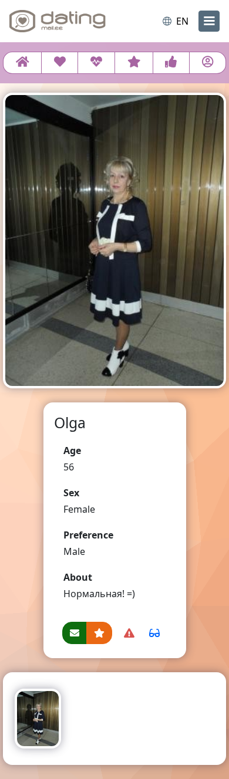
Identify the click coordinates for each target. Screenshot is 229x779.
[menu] (209, 21)
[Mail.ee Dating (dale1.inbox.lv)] (57, 21)
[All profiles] (22, 63)
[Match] (59, 63)
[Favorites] (133, 63)
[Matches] (96, 63)
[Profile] (207, 63)
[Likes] (171, 63)
